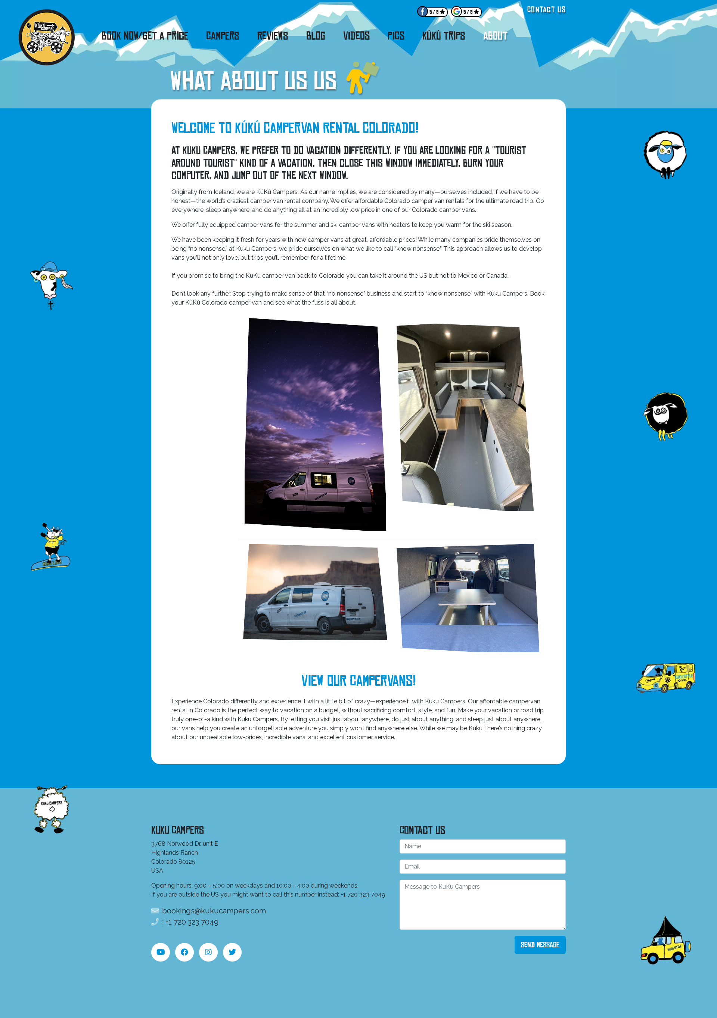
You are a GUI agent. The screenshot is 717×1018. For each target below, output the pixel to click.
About (495, 36)
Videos (356, 36)
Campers (222, 36)
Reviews (272, 36)
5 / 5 (433, 12)
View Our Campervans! (358, 681)
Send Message (540, 944)
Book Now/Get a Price (145, 36)
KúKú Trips (443, 36)
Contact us (546, 9)
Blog (315, 36)
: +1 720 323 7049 (189, 921)
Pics (396, 36)
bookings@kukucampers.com (213, 910)
